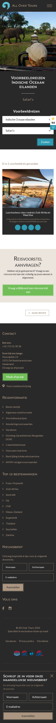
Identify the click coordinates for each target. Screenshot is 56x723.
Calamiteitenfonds (31, 653)
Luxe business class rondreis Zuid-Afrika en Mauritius (28, 214)
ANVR (17, 653)
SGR (24, 653)
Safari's (28, 99)
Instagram (10, 608)
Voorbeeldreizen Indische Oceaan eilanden (28, 82)
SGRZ (39, 653)
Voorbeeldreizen (26, 111)
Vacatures (10, 640)
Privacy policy (26, 640)
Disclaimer (42, 640)
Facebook (3, 608)
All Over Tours (19, 6)
